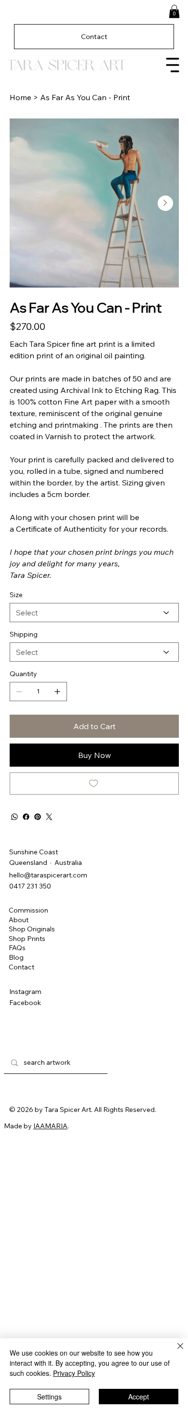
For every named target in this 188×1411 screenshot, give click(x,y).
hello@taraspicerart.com (48, 875)
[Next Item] (165, 203)
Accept (138, 1396)
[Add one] (57, 691)
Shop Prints (27, 938)
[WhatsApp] (14, 817)
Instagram (25, 991)
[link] (174, 11)
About (18, 919)
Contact (21, 967)
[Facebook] (26, 817)
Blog (16, 957)
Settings (49, 1396)
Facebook (25, 1002)
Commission (28, 910)
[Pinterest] (37, 817)
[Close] (174, 1351)
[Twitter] (49, 817)
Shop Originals (32, 929)
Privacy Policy (74, 1373)
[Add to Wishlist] (94, 783)
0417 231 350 (30, 886)
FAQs (17, 947)
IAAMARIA (50, 1126)
